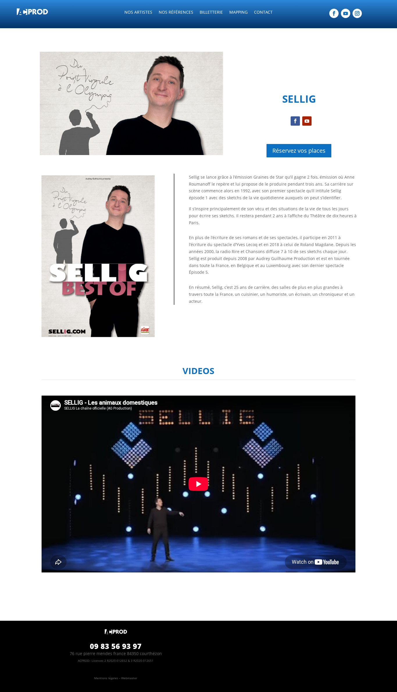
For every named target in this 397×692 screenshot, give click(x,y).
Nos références (176, 12)
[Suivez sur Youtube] (345, 13)
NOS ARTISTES (138, 12)
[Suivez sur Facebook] (334, 13)
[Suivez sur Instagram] (357, 13)
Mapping (238, 12)
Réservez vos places (299, 150)
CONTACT (263, 12)
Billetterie (211, 12)
